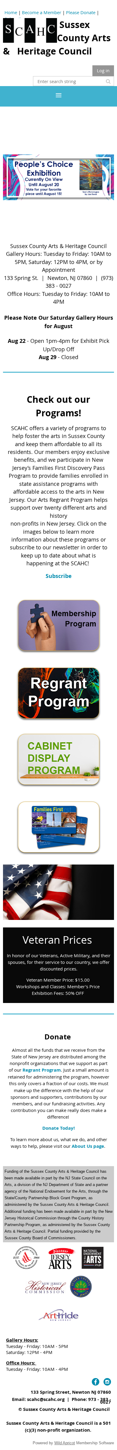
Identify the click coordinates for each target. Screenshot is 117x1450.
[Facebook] (95, 1382)
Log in (103, 70)
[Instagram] (107, 1382)
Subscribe (59, 576)
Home (10, 12)
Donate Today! (58, 1128)
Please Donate (80, 12)
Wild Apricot (64, 1443)
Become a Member (41, 12)
